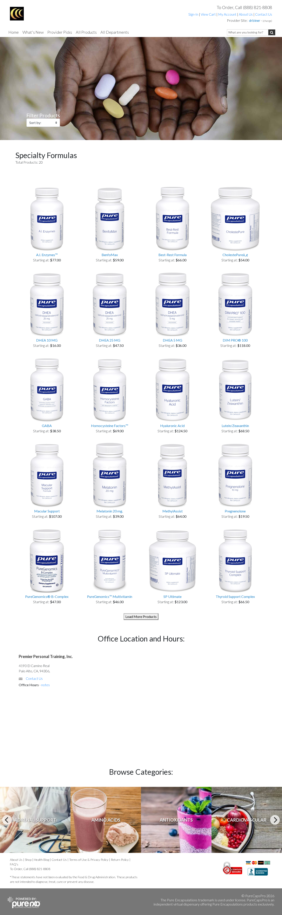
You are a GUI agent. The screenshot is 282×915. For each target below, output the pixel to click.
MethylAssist (172, 511)
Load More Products (141, 616)
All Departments (114, 32)
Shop (28, 859)
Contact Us (263, 14)
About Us (246, 14)
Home (13, 32)
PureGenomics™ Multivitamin (109, 596)
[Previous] (7, 820)
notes (45, 685)
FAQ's (14, 864)
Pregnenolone (235, 511)
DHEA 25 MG (109, 340)
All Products (86, 32)
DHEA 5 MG (172, 340)
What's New (33, 32)
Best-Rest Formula (172, 255)
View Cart (208, 14)
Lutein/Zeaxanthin (235, 425)
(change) (267, 20)
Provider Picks (59, 32)
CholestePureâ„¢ (235, 255)
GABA (47, 425)
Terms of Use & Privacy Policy (88, 859)
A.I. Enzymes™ (47, 255)
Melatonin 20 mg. (109, 511)
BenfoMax (110, 255)
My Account (227, 14)
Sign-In (193, 14)
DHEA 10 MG (47, 340)
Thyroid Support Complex (235, 596)
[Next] (275, 820)
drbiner (254, 20)
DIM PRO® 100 (235, 340)
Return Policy (120, 859)
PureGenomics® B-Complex (47, 596)
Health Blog (41, 859)
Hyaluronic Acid (172, 425)
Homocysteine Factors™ (109, 425)
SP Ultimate (172, 596)
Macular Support (47, 511)
